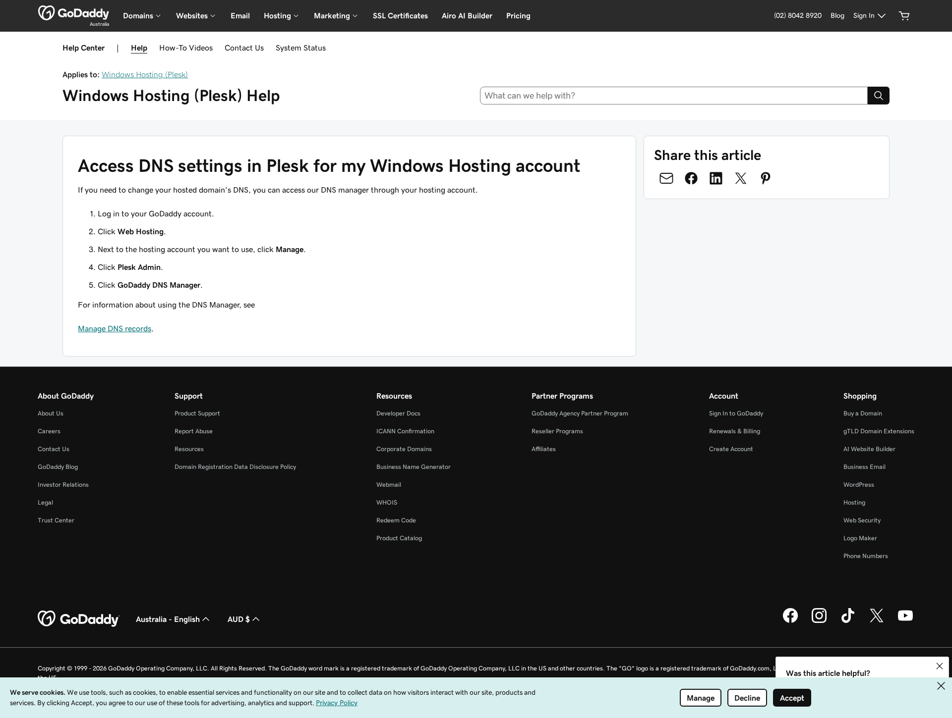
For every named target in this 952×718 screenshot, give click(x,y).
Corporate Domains (404, 449)
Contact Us (244, 47)
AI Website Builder (869, 449)
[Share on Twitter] (740, 178)
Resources (189, 449)
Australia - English (168, 619)
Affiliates (544, 449)
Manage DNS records (114, 328)
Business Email (864, 466)
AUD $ (239, 619)
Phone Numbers (865, 556)
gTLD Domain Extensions (878, 431)
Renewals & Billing (734, 431)
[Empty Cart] (904, 16)
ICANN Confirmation (405, 431)
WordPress (858, 484)
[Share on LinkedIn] (716, 178)
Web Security (862, 520)
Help (139, 47)
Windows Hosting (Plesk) (145, 74)
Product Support (197, 413)
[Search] (879, 95)
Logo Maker (860, 538)
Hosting (854, 502)
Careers (49, 431)
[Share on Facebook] (691, 178)
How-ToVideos (186, 47)
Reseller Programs (557, 431)
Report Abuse (194, 431)
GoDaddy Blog (58, 466)
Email (240, 15)
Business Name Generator (413, 466)
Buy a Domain (862, 413)
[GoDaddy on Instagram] (819, 621)
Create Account (731, 449)
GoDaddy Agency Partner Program (580, 413)
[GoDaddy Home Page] (79, 619)
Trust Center (56, 520)
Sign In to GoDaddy (736, 413)
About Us (50, 413)
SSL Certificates (400, 15)
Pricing (518, 15)
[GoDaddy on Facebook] (790, 621)
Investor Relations (63, 484)
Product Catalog (399, 538)
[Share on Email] (666, 178)
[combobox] (674, 95)
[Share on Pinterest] (765, 178)
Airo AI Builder (467, 15)
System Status (301, 47)
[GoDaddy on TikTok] (848, 621)
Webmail (388, 484)
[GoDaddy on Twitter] (877, 621)
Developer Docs (398, 413)
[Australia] (73, 13)
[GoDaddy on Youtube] (905, 621)
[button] (940, 666)
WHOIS (386, 502)
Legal (45, 502)
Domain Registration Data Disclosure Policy (235, 466)
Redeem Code (396, 520)
